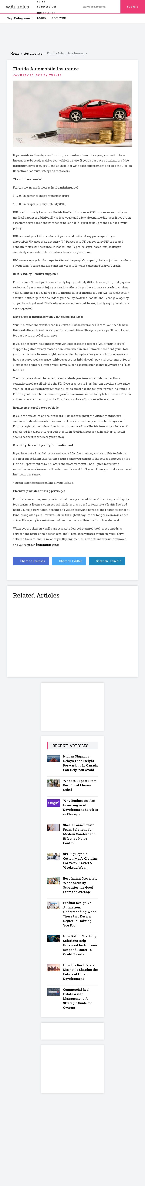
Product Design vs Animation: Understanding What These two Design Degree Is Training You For (79, 914)
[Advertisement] (72, 37)
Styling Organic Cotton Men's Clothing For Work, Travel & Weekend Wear (80, 860)
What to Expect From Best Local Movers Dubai (79, 785)
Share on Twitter (70, 561)
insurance (44, 545)
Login (42, 18)
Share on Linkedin (108, 561)
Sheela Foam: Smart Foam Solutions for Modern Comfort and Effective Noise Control (79, 834)
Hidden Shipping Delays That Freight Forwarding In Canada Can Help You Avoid (80, 763)
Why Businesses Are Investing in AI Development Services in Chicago (80, 807)
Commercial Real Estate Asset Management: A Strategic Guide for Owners (77, 998)
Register (59, 18)
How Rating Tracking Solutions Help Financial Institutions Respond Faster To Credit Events (80, 945)
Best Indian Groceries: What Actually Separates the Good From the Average (80, 885)
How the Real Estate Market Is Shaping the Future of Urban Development (80, 972)
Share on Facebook (32, 561)
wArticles (17, 6)
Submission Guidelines (46, 7)
